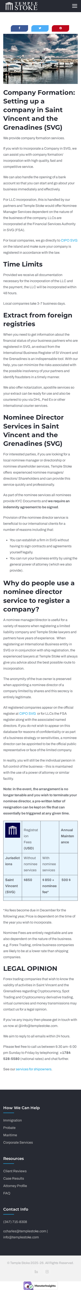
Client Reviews (15, 1171)
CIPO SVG (69, 240)
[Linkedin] (36, 1271)
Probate (9, 1128)
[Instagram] (47, 1271)
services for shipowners (33, 1069)
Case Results (13, 1178)
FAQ (6, 1193)
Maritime (10, 1135)
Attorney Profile (15, 1186)
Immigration (12, 1120)
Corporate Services (18, 1142)
